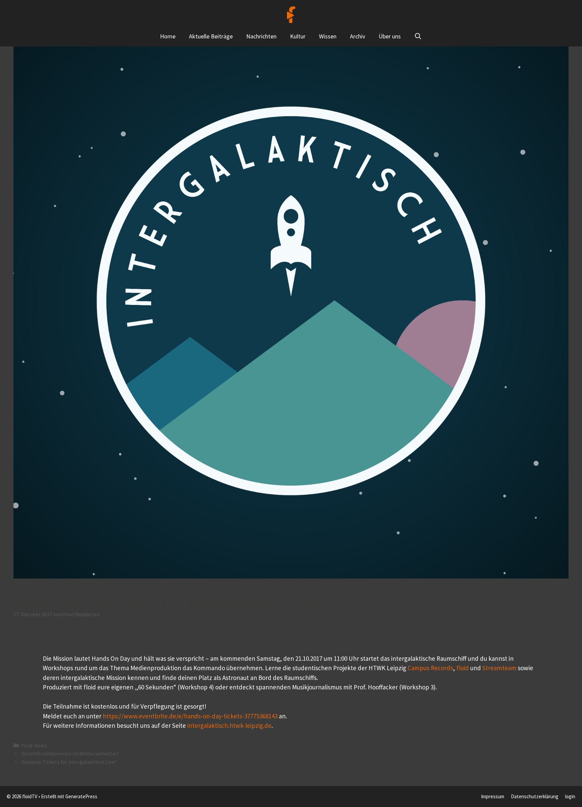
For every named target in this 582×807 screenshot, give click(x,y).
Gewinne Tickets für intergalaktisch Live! (68, 761)
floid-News (34, 745)
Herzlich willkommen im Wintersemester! (70, 753)
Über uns (390, 36)
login (570, 796)
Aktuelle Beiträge (211, 36)
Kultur (297, 36)
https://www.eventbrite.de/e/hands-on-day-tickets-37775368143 (190, 716)
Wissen (327, 36)
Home (167, 36)
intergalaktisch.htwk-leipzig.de (229, 725)
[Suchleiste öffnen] (418, 36)
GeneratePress (81, 796)
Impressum (492, 796)
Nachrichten (261, 36)
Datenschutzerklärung (534, 796)
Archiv (357, 36)
